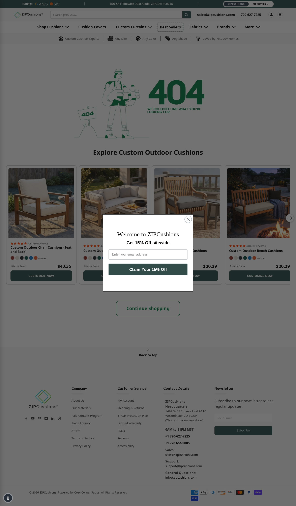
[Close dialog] (188, 219)
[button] (8, 498)
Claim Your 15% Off (148, 269)
